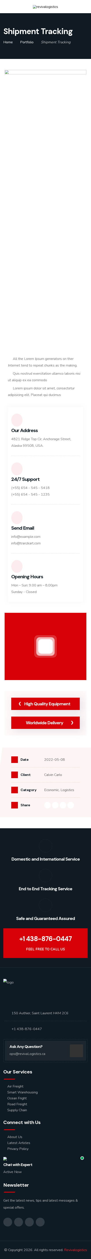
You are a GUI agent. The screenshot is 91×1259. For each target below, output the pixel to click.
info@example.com (25, 536)
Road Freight (17, 1104)
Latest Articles (18, 1142)
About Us (14, 1137)
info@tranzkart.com (26, 543)
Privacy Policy (17, 1148)
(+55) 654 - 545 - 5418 (30, 487)
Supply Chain (17, 1110)
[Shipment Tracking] (45, 98)
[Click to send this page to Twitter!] (55, 805)
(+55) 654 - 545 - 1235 (30, 494)
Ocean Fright (17, 1098)
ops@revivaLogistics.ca (27, 1053)
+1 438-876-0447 (45, 938)
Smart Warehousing (22, 1092)
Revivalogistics (75, 1250)
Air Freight (15, 1086)
